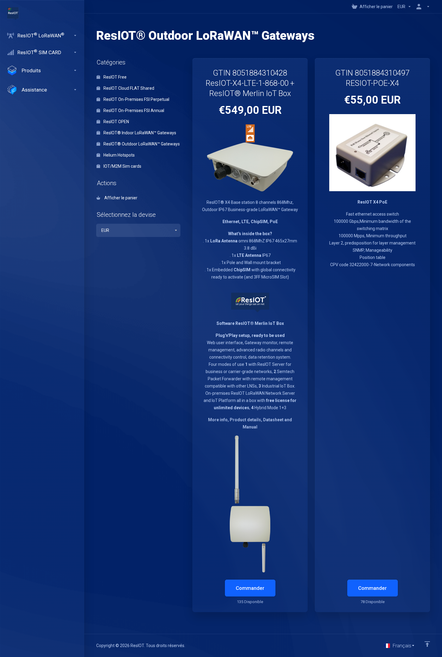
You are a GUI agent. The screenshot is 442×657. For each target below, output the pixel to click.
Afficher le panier (120, 197)
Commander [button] (250, 588)
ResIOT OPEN (116, 121)
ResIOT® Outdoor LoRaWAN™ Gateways (141, 144)
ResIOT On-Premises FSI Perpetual (136, 99)
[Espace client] (422, 6)
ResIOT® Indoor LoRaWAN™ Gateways (139, 132)
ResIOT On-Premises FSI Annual (133, 110)
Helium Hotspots (119, 155)
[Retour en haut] (427, 644)
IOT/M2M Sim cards (122, 166)
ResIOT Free (115, 77)
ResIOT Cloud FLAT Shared (128, 88)
